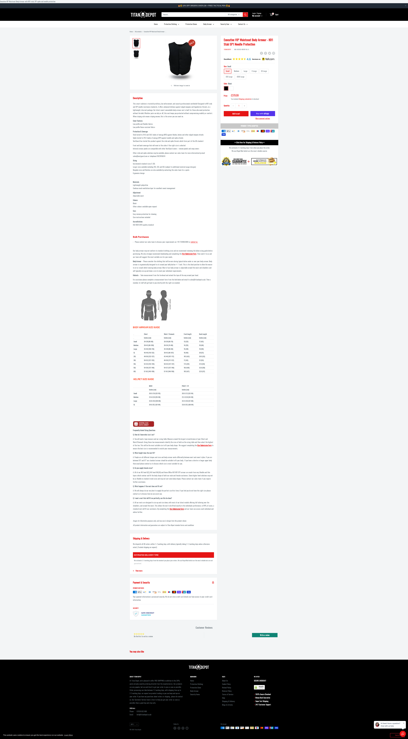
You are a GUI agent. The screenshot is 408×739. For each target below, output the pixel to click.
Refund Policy (226, 687)
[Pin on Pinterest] (265, 53)
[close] (406, 5)
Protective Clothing (170, 24)
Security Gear (224, 24)
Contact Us (241, 24)
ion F (179, 509)
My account (256, 15)
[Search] (245, 14)
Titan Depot (227, 49)
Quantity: (227, 105)
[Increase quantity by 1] (244, 106)
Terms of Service (227, 694)
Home (156, 24)
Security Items (195, 694)
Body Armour (207, 24)
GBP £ (132, 724)
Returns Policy (227, 691)
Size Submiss (174, 509)
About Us (225, 680)
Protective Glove (195, 687)
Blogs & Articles (227, 705)
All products (138, 31)
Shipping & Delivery (228, 701)
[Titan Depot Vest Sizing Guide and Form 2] (173, 424)
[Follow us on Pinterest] (182, 728)
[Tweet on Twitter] (269, 53)
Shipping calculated (245, 99)
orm (182, 509)
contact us (194, 242)
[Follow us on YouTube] (187, 728)
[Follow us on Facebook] (174, 728)
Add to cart (236, 114)
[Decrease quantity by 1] (233, 106)
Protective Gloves (191, 24)
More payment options (263, 118)
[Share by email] (273, 53)
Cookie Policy (226, 684)
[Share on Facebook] (261, 53)
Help (223, 698)
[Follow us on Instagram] (178, 728)
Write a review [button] (264, 635)
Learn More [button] (68, 735)
